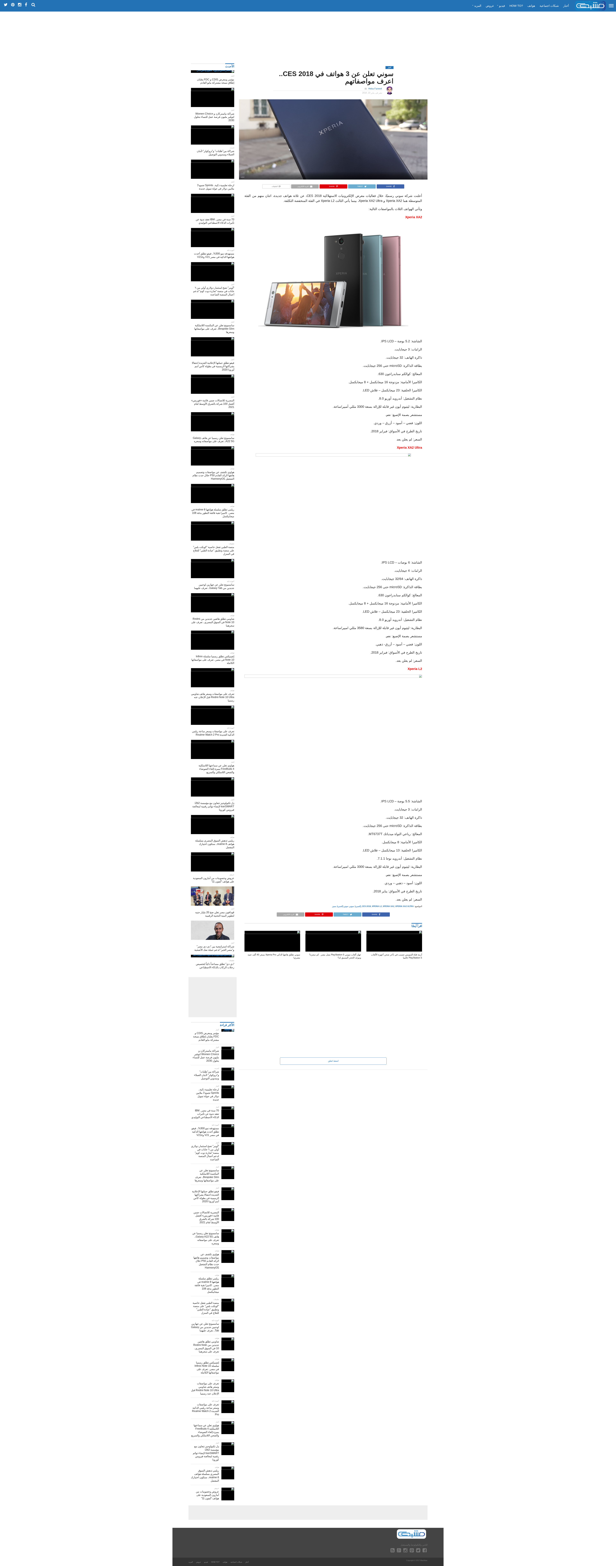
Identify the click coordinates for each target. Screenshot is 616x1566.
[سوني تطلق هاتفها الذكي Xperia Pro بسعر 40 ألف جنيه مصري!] (272, 933)
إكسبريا (358, 906)
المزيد (477, 5)
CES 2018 (366, 906)
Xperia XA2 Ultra (404, 906)
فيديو (502, 5)
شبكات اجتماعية (549, 5)
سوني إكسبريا (342, 906)
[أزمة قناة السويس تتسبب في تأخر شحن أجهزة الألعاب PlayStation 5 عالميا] (394, 933)
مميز (334, 906)
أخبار (566, 5)
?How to (516, 5)
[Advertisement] (308, 36)
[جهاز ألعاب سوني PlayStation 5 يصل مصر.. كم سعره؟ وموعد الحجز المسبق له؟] (333, 933)
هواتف (531, 5)
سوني (351, 906)
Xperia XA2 (388, 906)
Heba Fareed (375, 88)
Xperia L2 (377, 906)
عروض (490, 5)
